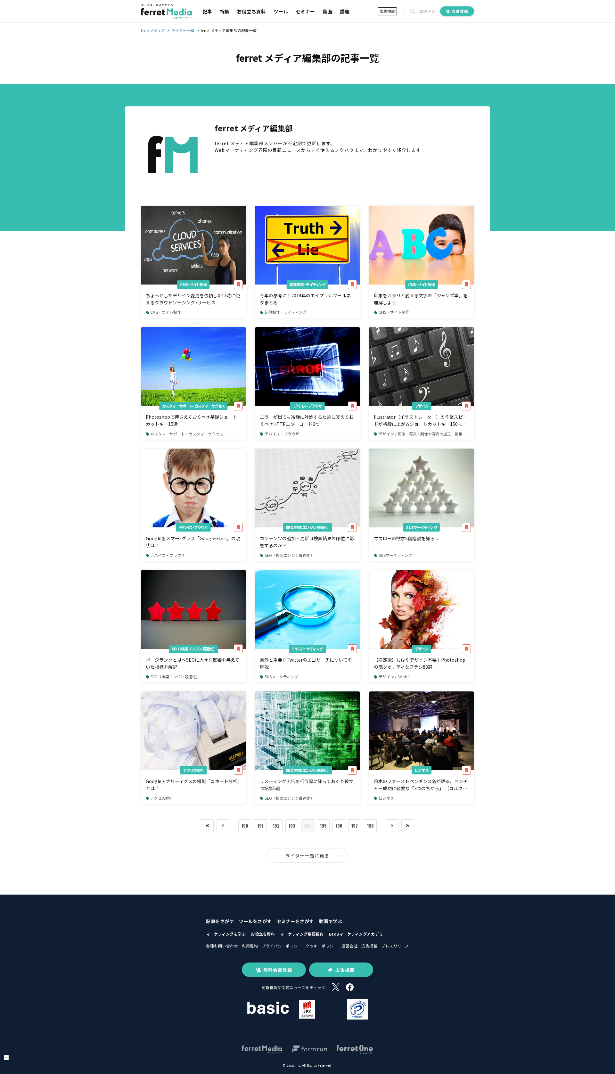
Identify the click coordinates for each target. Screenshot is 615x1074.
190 (245, 825)
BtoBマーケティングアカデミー (358, 934)
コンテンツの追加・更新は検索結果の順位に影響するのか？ (307, 542)
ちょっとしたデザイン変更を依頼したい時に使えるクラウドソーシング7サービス (193, 299)
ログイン (427, 11)
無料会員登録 (277, 970)
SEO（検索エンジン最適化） (307, 527)
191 (260, 825)
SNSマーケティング (421, 527)
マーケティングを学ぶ (226, 934)
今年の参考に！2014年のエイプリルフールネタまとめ (305, 299)
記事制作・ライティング (308, 284)
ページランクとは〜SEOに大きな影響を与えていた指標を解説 (192, 663)
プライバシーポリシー (282, 945)
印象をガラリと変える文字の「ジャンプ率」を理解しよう (421, 299)
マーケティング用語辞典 (302, 934)
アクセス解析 (193, 770)
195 (323, 825)
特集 (224, 11)
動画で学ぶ (330, 921)
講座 (344, 11)
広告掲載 (387, 11)
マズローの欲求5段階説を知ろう (406, 538)
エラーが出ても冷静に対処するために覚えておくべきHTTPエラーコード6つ (306, 420)
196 (339, 825)
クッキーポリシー (322, 945)
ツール (281, 11)
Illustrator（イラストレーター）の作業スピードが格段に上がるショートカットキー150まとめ (420, 421)
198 (370, 825)
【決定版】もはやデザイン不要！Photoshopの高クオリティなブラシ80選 (419, 663)
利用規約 (250, 945)
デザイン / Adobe (394, 676)
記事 (207, 11)
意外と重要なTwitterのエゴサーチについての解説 (306, 663)
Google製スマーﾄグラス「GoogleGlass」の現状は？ (193, 542)
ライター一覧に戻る (307, 855)
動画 (327, 11)
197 (354, 825)
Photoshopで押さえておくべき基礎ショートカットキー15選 (191, 420)
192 (276, 825)
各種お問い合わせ (222, 945)
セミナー (305, 11)
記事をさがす (220, 921)
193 (292, 825)
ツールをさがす (255, 921)
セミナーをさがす (295, 921)
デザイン (422, 406)
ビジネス (421, 770)
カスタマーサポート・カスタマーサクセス (193, 406)
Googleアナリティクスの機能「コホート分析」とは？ (193, 784)
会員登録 (460, 11)
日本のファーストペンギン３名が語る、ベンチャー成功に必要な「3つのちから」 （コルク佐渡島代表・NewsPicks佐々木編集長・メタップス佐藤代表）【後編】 (421, 785)
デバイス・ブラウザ (307, 406)
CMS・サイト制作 (193, 284)
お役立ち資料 (251, 11)
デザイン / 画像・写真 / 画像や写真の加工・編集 (421, 433)
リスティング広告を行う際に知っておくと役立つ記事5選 (306, 784)
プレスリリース (395, 945)
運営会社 (349, 945)
